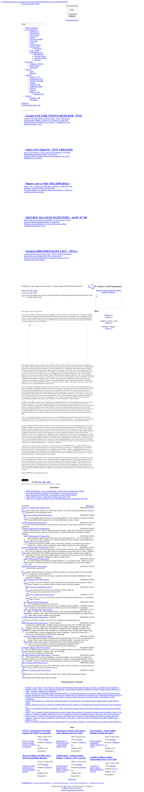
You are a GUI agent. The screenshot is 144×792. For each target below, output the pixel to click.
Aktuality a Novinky (36, 64)
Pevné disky (34, 41)
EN (64, 2)
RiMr (23, 566)
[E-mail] (92, 286)
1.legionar (25, 528)
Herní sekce (29, 62)
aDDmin (45, 739)
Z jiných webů (34, 47)
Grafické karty (34, 32)
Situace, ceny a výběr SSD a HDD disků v (48, 183)
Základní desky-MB (36, 81)
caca (25, 602)
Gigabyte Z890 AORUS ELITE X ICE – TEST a (51, 251)
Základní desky (35, 33)
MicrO (26, 536)
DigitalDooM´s (39, 54)
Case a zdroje (34, 35)
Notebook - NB (35, 85)
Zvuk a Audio (34, 50)
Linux (32, 71)
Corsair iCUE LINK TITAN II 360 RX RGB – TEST (54, 115)
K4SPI (24, 623)
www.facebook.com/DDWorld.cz (42, 783)
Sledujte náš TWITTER (52, 2)
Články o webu (35, 92)
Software (29, 69)
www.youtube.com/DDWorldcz (79, 783)
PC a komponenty (32, 30)
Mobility (28, 96)
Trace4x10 (27, 515)
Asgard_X (25, 508)
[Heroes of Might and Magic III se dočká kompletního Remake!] (29, 772)
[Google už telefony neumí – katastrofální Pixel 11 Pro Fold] (97, 772)
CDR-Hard (37, 49)
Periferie (32, 37)
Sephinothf (25, 648)
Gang (23, 523)
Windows (33, 73)
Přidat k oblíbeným (32, 28)
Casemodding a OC (36, 52)
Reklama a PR (39, 94)
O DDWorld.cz (6, 2)
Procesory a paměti (36, 39)
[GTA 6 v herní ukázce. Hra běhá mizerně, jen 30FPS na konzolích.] (29, 747)
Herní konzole (34, 66)
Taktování (37, 60)
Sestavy (32, 43)
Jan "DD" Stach (32, 290)
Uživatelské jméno (72, 6)
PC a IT (115, 769)
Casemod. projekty (40, 58)
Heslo (72, 10)
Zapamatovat (73, 14)
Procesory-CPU (35, 77)
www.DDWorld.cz (27, 783)
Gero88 (24, 617)
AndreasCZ (25, 670)
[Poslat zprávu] (45, 508)
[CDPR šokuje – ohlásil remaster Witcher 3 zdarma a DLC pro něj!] (63, 772)
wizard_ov (29, 594)
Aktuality (29, 75)
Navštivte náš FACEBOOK (35, 2)
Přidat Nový (90, 506)
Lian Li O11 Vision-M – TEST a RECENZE (49, 149)
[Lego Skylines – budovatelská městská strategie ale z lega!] (97, 747)
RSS (61, 2)
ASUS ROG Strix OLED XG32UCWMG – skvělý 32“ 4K (56, 217)
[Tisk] (89, 286)
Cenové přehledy (35, 45)
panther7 (24, 547)
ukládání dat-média (36, 86)
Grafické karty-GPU (36, 79)
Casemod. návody (40, 56)
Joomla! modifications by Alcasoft (72, 790)
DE (66, 2)
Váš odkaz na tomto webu (96, 783)
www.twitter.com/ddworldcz (61, 783)
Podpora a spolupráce (18, 2)
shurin (26, 559)
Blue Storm (25, 655)
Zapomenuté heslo (72, 20)
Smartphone (34, 100)
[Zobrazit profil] (34, 508)
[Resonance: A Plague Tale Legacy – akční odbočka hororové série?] (63, 747)
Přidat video (72, 779)
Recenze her (34, 68)
